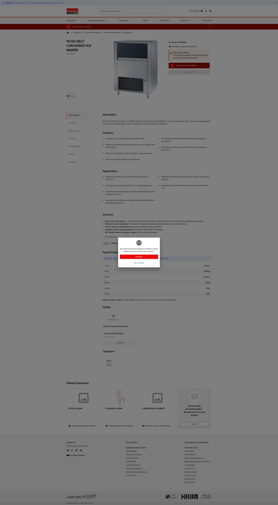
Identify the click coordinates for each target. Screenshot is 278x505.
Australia (138, 257)
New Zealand (139, 263)
